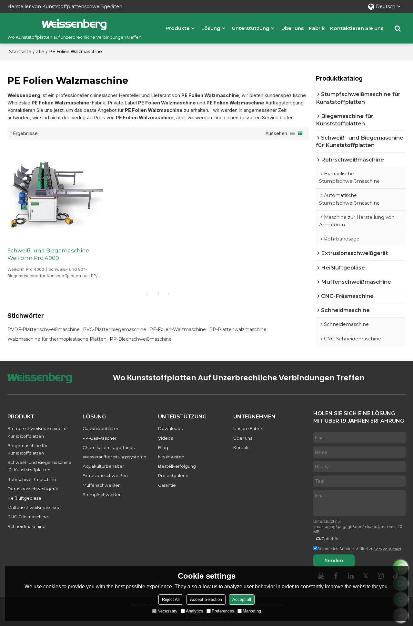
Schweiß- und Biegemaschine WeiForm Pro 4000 (48, 254)
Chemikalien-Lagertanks (109, 447)
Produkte (178, 28)
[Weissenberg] (74, 24)
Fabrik (317, 28)
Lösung (210, 28)
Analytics (194, 611)
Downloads (170, 428)
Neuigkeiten (171, 456)
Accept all (241, 599)
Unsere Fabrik (248, 428)
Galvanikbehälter (100, 428)
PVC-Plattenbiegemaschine (114, 329)
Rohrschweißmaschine (31, 479)
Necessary (167, 611)
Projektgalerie (173, 475)
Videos (165, 438)
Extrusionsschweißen (105, 475)
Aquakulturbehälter (103, 466)
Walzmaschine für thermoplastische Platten (56, 339)
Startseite (20, 51)
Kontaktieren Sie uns (356, 28)
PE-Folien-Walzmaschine (177, 329)
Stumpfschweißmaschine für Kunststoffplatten (37, 432)
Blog (163, 447)
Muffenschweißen (102, 485)
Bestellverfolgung (177, 466)
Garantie (167, 485)
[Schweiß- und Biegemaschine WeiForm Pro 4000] (55, 193)
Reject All (171, 599)
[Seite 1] (147, 294)
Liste (292, 133)
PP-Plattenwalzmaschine (238, 329)
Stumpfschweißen (102, 494)
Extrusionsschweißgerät (32, 488)
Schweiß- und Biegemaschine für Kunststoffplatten (39, 466)
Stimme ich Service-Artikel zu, (359, 548)
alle (40, 51)
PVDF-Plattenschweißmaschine (43, 329)
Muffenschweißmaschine (34, 507)
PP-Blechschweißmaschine (141, 339)
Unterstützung (250, 28)
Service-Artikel (387, 548)
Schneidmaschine (26, 526)
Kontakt (241, 447)
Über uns (292, 28)
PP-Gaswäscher (99, 438)
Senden (334, 560)
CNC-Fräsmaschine (27, 516)
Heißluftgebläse (24, 498)
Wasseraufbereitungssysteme (114, 456)
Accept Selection (206, 599)
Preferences (223, 611)
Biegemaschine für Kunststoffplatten (27, 449)
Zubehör (330, 538)
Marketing (252, 611)
